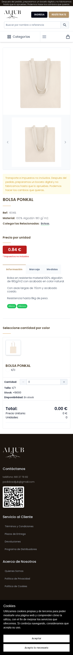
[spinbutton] (43, 382)
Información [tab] (14, 269)
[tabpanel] (36, 292)
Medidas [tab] (52, 269)
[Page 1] (36, 142)
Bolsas (45, 224)
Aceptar (36, 638)
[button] (44, 36)
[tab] (36, 142)
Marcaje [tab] (34, 269)
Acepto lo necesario (36, 647)
